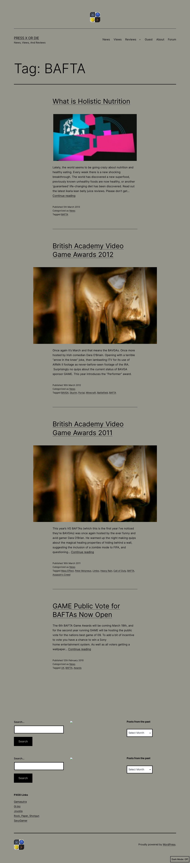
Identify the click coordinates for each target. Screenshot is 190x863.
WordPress (169, 844)
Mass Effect (67, 570)
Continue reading (64, 195)
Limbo (96, 570)
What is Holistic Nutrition (91, 101)
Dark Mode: (178, 859)
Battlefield (102, 392)
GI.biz (17, 806)
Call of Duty (119, 570)
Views (118, 39)
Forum (172, 39)
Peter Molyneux (83, 570)
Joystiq (18, 811)
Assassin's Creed (61, 574)
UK (62, 667)
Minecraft (91, 392)
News (106, 39)
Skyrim (73, 392)
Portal (81, 392)
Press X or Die (26, 38)
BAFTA (64, 214)
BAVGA (65, 392)
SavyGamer (20, 820)
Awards (78, 667)
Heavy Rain (106, 570)
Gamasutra (20, 801)
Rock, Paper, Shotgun (26, 815)
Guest (149, 39)
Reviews (130, 39)
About (160, 39)
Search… (19, 721)
